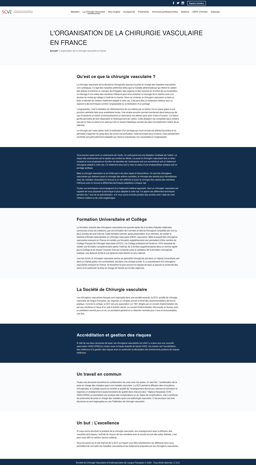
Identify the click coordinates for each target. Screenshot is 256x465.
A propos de (129, 11)
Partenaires (143, 11)
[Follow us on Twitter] (178, 3)
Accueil (54, 50)
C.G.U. (177, 462)
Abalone (185, 11)
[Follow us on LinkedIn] (182, 3)
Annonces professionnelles (165, 11)
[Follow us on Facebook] (173, 3)
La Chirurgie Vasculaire (94, 11)
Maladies (75, 11)
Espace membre (196, 3)
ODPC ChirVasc (200, 11)
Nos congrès (114, 11)
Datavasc (215, 11)
